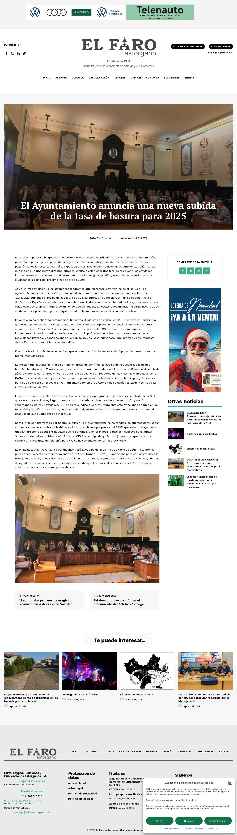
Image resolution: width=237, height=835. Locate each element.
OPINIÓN (112, 808)
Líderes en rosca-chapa (201, 448)
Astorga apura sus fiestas (202, 433)
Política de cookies (171, 828)
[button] (230, 782)
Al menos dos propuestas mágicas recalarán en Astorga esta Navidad (46, 602)
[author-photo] (6, 706)
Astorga (113, 789)
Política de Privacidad (194, 828)
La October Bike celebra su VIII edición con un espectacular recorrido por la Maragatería (204, 464)
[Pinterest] (198, 270)
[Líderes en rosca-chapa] (176, 448)
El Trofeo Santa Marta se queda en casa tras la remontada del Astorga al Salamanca (202, 482)
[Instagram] (12, 53)
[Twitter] (24, 53)
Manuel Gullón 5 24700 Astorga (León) (22, 800)
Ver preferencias (218, 821)
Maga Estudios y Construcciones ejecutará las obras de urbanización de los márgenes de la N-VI (204, 418)
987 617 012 (35, 796)
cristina (107, 238)
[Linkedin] (18, 53)
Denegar (189, 821)
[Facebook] (6, 53)
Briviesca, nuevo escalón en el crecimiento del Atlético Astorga (119, 602)
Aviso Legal (213, 828)
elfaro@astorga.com (32, 791)
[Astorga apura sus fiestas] (176, 433)
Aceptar (159, 821)
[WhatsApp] (206, 270)
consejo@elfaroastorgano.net (32, 812)
